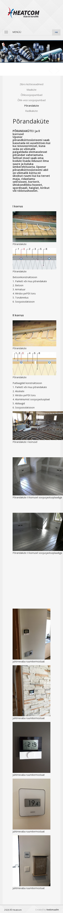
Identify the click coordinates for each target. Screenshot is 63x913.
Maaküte (31, 89)
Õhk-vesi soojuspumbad (31, 100)
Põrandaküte (31, 105)
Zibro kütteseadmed (31, 84)
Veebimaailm (52, 909)
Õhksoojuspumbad (31, 95)
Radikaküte (31, 110)
